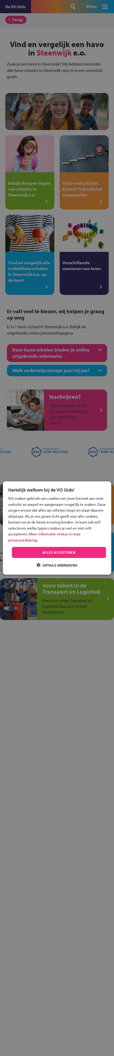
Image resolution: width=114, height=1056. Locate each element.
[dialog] (57, 528)
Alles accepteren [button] (58, 552)
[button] (57, 565)
